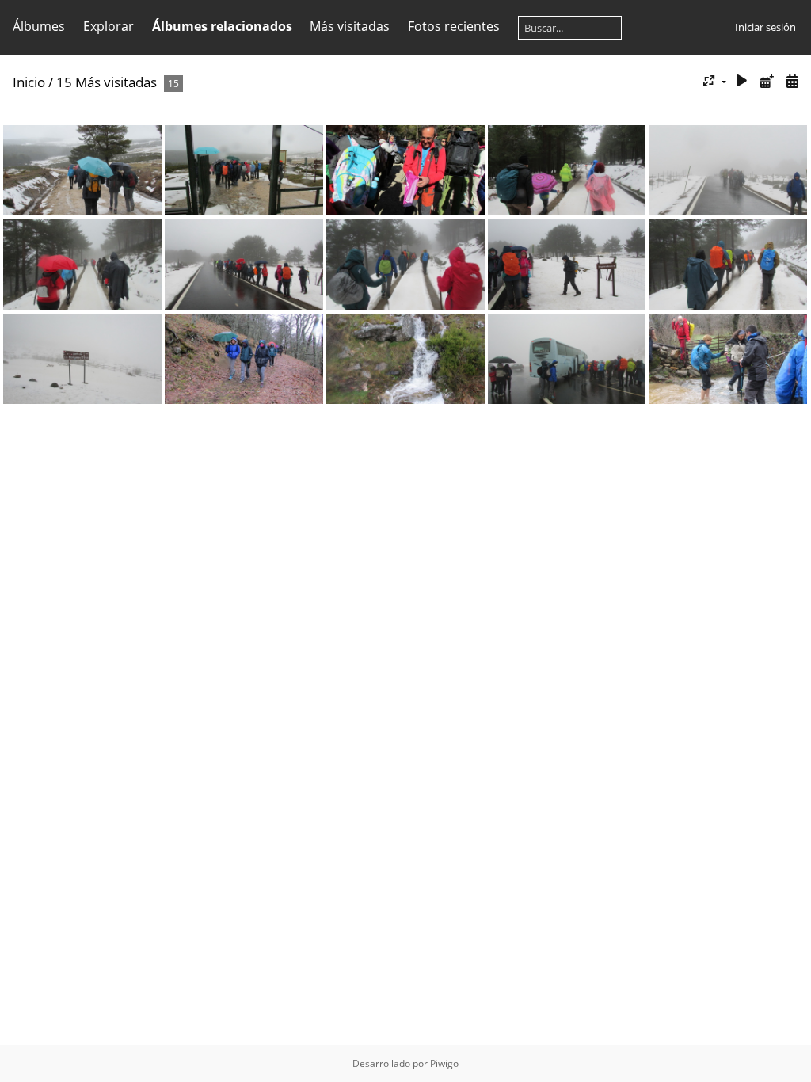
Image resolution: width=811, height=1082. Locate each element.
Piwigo (444, 1063)
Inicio (29, 82)
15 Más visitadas (106, 82)
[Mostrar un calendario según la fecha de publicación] (766, 81)
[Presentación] (742, 81)
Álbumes (39, 26)
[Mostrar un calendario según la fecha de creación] (791, 81)
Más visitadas (350, 26)
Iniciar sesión (765, 27)
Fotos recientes (454, 26)
